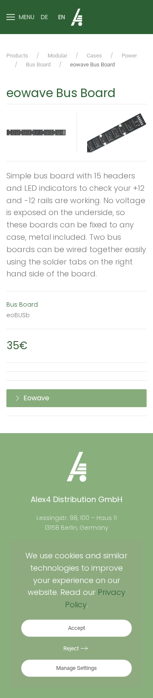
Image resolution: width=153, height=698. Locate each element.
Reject (71, 648)
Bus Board (22, 304)
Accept (76, 628)
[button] (20, 17)
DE (44, 17)
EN (61, 17)
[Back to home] (76, 17)
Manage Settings (76, 668)
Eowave (36, 398)
